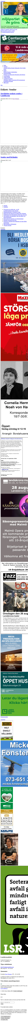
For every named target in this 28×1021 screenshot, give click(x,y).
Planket (9, 72)
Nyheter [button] (5, 66)
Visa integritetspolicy (5, 1016)
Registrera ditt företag (20, 74)
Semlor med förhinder (9, 157)
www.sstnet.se (4, 988)
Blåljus (9, 68)
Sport (5, 69)
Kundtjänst (6, 81)
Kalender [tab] (6, 207)
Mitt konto (6, 82)
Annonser (3, 1)
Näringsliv (17, 68)
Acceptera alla (4, 1019)
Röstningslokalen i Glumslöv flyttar (12, 212)
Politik (24, 68)
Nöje (21, 68)
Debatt (5, 72)
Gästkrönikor (14, 72)
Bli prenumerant (21, 80)
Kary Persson (16, 98)
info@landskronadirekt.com (7, 967)
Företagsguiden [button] (7, 73)
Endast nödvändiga (5, 1018)
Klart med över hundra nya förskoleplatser (13, 218)
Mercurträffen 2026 (10, 224)
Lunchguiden (7, 76)
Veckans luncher (7, 225)
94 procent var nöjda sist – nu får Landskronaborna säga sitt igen (11, 210)
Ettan (5, 65)
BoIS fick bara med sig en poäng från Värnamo (15, 213)
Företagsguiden (4, 717)
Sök (2, 1004)
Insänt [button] (5, 70)
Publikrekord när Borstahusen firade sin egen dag (15, 214)
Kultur (13, 68)
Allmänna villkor (8, 80)
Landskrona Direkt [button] (8, 78)
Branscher (12, 74)
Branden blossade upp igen (10, 220)
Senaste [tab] (5, 205)
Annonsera (14, 80)
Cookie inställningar (17, 991)
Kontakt (11, 81)
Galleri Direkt (7, 77)
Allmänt (6, 68)
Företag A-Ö (7, 74)
